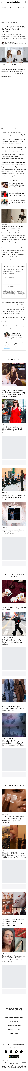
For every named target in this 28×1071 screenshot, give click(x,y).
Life (2, 22)
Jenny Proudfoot (10, 42)
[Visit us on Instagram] (11, 1051)
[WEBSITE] (18, 335)
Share (5, 64)
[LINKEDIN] (16, 335)
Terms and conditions (14, 1025)
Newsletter (24, 64)
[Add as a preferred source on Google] (14, 1056)
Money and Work (11, 22)
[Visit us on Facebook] (16, 1051)
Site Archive (14, 1014)
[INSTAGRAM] (14, 335)
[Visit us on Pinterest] (21, 1051)
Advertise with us (14, 1029)
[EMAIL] (20, 335)
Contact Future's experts (14, 1017)
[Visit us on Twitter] (6, 1051)
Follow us (16, 64)
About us (14, 1040)
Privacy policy (14, 1033)
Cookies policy (14, 1037)
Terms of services (19, 290)
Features (23, 43)
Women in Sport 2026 (15, 8)
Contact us (14, 1021)
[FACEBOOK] (12, 335)
